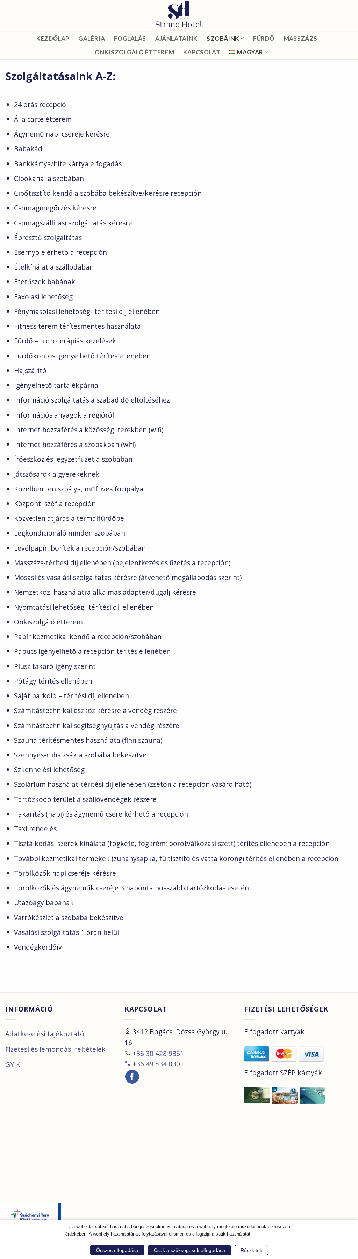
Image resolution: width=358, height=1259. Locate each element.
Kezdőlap (53, 38)
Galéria (91, 38)
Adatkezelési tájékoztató (44, 1033)
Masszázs (300, 38)
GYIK (12, 1064)
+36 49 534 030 (152, 1064)
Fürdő (263, 38)
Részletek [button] (251, 1250)
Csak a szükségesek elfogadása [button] (189, 1250)
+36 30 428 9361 (154, 1053)
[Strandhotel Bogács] (179, 16)
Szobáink (223, 38)
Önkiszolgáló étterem (134, 52)
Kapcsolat (201, 52)
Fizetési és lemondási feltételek (55, 1049)
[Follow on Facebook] (132, 1077)
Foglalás (130, 38)
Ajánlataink (176, 38)
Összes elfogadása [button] (117, 1250)
